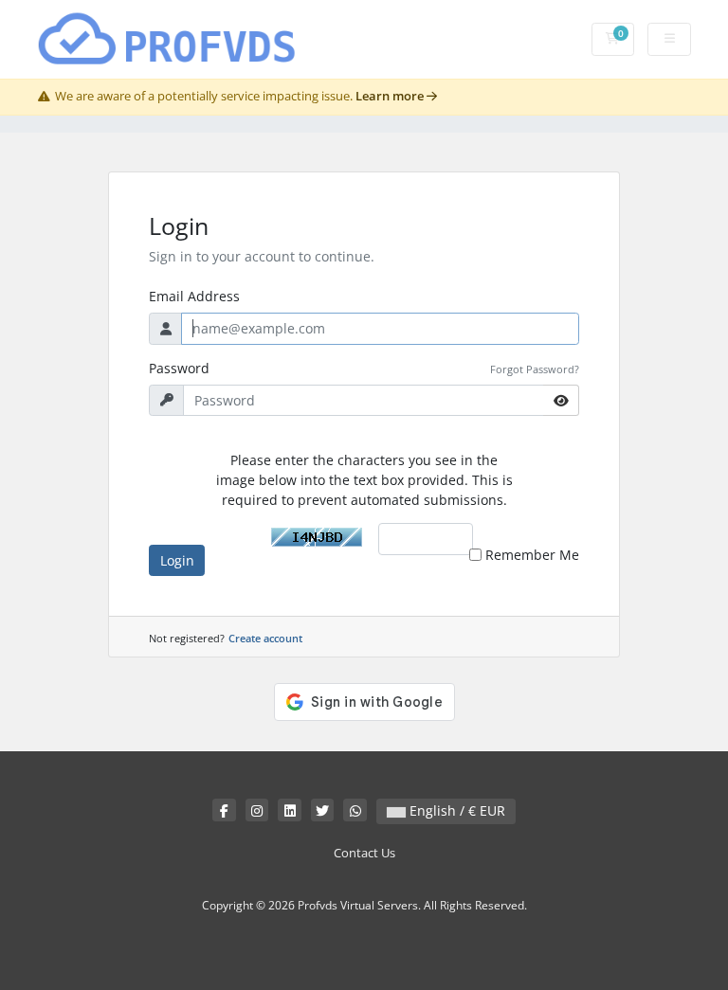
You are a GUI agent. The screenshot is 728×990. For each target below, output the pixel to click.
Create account (265, 638)
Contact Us (364, 853)
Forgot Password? (534, 369)
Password (179, 368)
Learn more (391, 96)
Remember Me (532, 555)
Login (177, 560)
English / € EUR (455, 810)
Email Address (194, 296)
